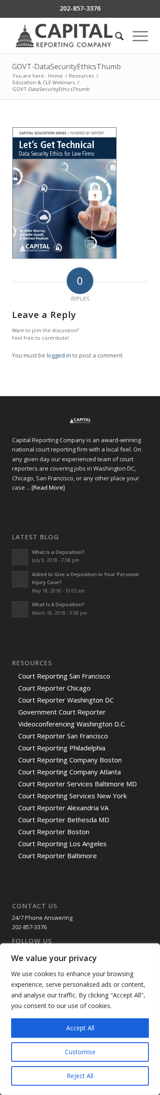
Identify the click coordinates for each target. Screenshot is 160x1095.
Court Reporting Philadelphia (61, 747)
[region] (80, 1019)
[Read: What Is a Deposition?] (20, 557)
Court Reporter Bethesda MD (63, 819)
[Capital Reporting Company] (66, 36)
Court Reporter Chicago (54, 687)
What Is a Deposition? (58, 552)
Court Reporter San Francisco (63, 735)
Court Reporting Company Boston (70, 759)
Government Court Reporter (62, 711)
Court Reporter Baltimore (57, 855)
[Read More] (48, 487)
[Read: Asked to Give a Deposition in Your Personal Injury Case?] (20, 579)
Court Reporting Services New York (72, 795)
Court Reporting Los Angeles (62, 843)
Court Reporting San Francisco (64, 675)
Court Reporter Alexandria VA (63, 807)
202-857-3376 (80, 8)
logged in (59, 355)
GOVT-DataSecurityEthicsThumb (66, 66)
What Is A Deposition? (58, 604)
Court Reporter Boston (53, 831)
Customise (80, 1052)
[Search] (115, 36)
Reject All (80, 1075)
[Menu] (136, 36)
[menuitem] (115, 36)
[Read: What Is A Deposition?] (20, 609)
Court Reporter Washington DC (66, 699)
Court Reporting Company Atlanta (69, 771)
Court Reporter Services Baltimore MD (77, 783)
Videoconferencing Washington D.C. (72, 723)
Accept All (80, 1028)
